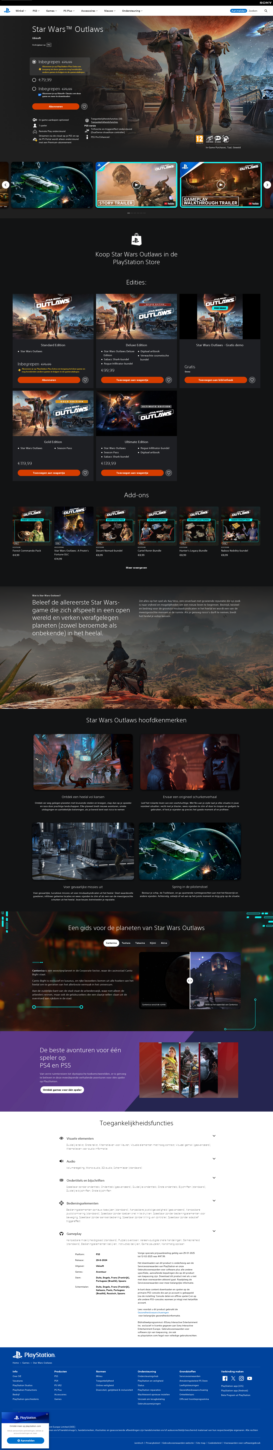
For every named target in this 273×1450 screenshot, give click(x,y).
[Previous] (5, 185)
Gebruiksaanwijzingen (149, 1403)
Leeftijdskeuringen (189, 1385)
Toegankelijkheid (105, 1380)
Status (141, 1385)
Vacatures (18, 1380)
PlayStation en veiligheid (150, 1380)
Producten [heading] (60, 1371)
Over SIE (17, 1376)
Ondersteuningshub (148, 1376)
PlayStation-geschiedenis (26, 1399)
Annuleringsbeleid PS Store (193, 1380)
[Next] (267, 185)
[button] (104, 122)
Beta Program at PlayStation (235, 1395)
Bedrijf (16, 1394)
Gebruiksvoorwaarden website (178, 1442)
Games (50, 10)
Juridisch (138, 1442)
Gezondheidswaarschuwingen (153, 1312)
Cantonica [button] (111, 943)
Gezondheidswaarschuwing (193, 1389)
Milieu (99, 1376)
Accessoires (88, 10)
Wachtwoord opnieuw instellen (154, 1394)
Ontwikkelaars (186, 1394)
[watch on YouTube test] (169, 203)
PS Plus (68, 10)
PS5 (35, 10)
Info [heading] (15, 1371)
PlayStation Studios (23, 1385)
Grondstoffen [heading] (187, 1371)
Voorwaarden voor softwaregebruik (242, 1442)
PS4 (56, 1380)
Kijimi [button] (153, 943)
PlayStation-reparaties (149, 1389)
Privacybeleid (153, 1442)
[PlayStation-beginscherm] (7, 10)
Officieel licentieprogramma (194, 1399)
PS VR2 (57, 1385)
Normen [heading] (101, 1371)
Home (16, 1362)
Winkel (20, 10)
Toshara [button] (126, 943)
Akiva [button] (164, 943)
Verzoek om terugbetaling (151, 1399)
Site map (201, 1442)
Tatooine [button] (140, 943)
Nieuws (108, 10)
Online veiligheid (105, 1385)
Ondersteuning (131, 10)
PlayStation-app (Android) (234, 1390)
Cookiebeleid (214, 1442)
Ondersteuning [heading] (147, 1371)
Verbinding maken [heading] (232, 1371)
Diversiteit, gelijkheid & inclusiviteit (114, 1389)
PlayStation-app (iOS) (232, 1386)
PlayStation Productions (25, 1389)
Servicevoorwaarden (189, 1376)
